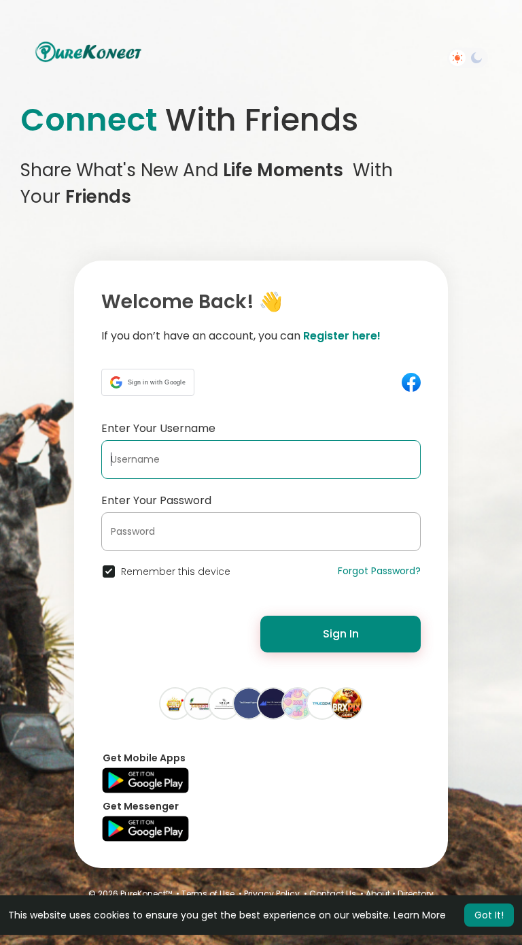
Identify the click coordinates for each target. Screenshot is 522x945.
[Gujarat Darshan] (200, 703)
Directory (416, 893)
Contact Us (332, 893)
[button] (147, 382)
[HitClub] (175, 703)
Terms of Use (207, 893)
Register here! (342, 336)
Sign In (341, 634)
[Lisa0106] (224, 703)
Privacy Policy (272, 893)
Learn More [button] (420, 915)
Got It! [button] (489, 915)
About (378, 893)
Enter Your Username (158, 428)
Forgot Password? (379, 571)
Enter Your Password (156, 500)
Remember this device (175, 571)
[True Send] (322, 703)
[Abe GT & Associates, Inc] (273, 703)
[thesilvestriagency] (249, 703)
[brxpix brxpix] (347, 703)
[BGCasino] (298, 703)
